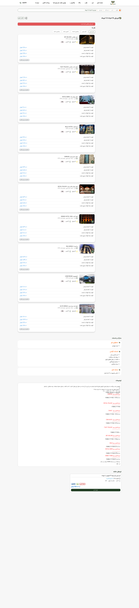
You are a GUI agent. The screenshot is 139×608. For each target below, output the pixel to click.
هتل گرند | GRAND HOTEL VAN (69, 216)
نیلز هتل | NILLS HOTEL (71, 127)
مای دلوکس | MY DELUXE (71, 37)
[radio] (94, 30)
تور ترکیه (107, 10)
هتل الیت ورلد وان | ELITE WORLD (69, 306)
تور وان (100, 10)
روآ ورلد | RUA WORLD (72, 246)
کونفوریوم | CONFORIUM (71, 276)
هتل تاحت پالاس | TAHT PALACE (69, 67)
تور (112, 10)
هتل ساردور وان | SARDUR (71, 157)
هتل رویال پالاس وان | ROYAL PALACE (68, 187)
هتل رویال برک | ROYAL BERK (70, 97)
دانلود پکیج (21, 18)
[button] (24, 60)
